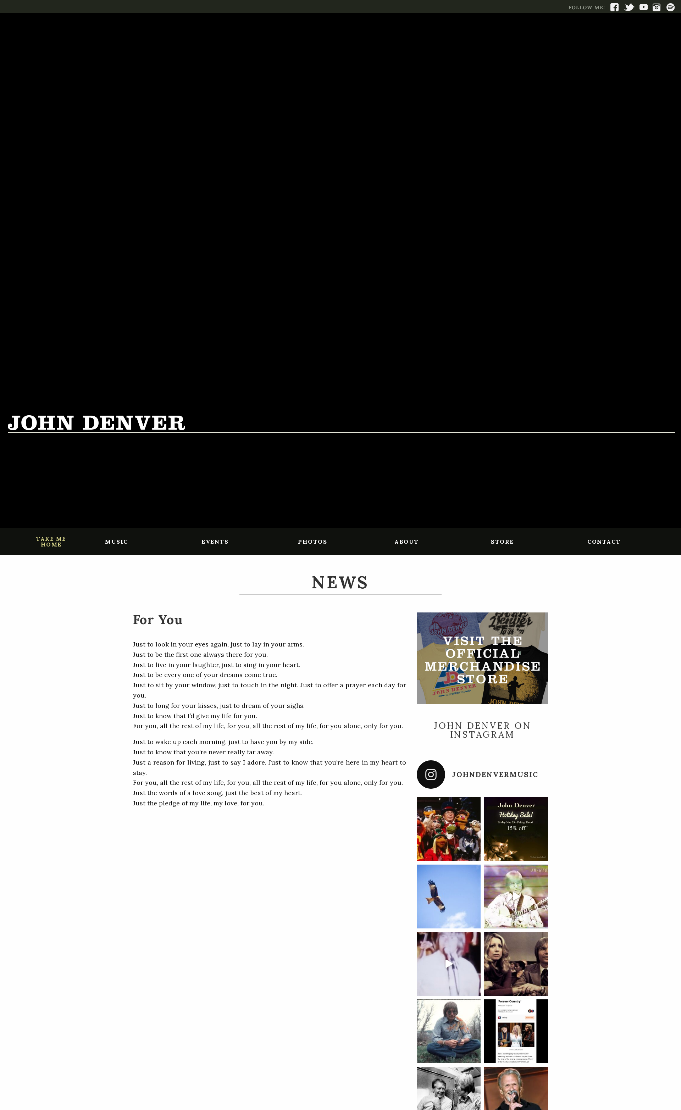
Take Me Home (51, 541)
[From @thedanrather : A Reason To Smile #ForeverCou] (516, 1031)
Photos (312, 541)
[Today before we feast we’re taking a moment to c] (449, 896)
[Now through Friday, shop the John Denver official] (516, 829)
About (406, 541)
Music (116, 541)
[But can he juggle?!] (449, 964)
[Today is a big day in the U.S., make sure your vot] (516, 896)
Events (214, 541)
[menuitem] (51, 541)
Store (502, 541)
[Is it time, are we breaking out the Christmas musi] (449, 829)
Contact (604, 541)
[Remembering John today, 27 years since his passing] (449, 1031)
